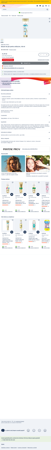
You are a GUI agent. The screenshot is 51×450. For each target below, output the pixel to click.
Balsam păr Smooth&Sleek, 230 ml (34, 203)
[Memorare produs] (49, 18)
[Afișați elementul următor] (48, 165)
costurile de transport (20, 421)
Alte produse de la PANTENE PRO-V (29, 149)
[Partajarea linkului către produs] (49, 21)
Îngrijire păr (14, 15)
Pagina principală (4, 15)
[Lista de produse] (40, 6)
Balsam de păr (20, 15)
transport (12, 57)
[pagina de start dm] (3, 6)
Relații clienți (14, 447)
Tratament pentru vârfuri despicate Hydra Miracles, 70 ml (7, 241)
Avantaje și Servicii (5, 447)
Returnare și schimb (32, 447)
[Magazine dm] (37, 6)
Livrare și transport (22, 447)
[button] (49, 6)
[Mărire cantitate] (47, 54)
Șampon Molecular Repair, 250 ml (19, 240)
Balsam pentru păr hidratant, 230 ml (6, 203)
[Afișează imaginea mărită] (25, 28)
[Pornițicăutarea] (47, 9)
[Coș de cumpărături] (46, 6)
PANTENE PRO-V (5, 44)
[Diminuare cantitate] (41, 54)
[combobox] (25, 9)
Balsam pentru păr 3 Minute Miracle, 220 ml (20, 203)
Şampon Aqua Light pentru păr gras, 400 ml (34, 239)
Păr (9, 15)
